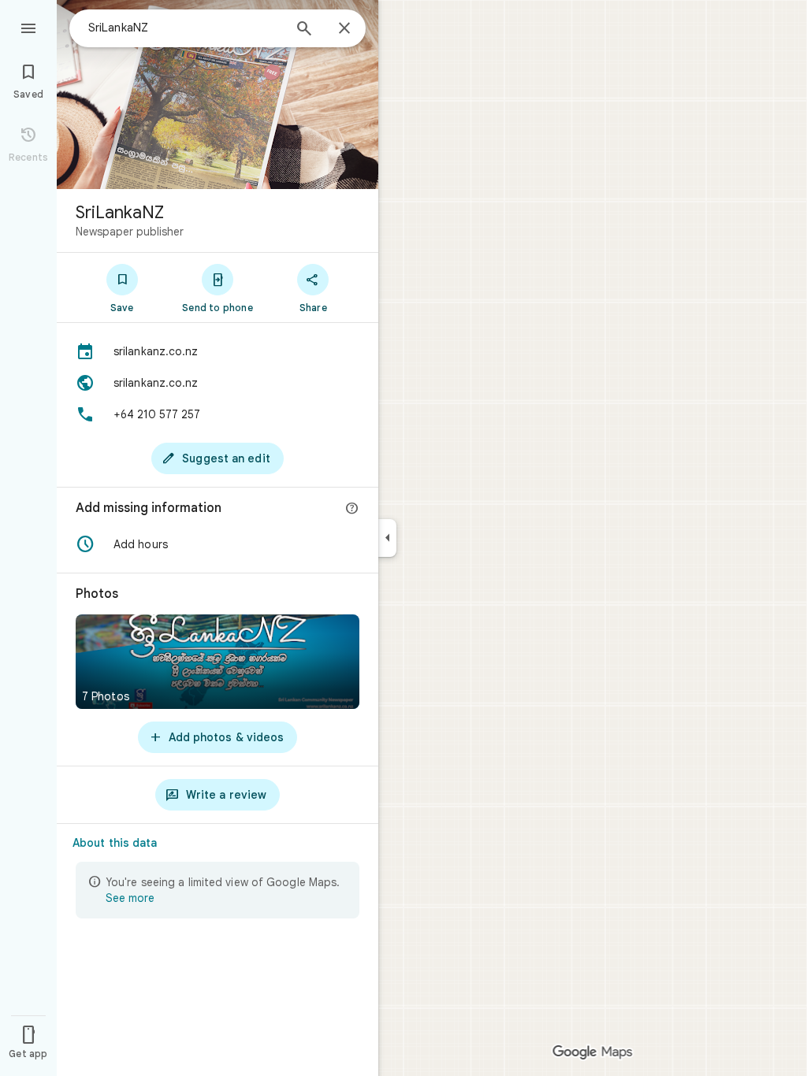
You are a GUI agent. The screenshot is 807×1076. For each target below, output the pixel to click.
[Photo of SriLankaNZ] (217, 94)
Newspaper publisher (130, 231)
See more (130, 898)
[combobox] (185, 27)
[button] (217, 544)
